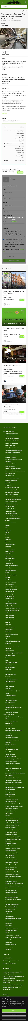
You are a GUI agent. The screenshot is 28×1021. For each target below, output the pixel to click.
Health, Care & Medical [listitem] (9, 714)
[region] (14, 1008)
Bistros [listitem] (7, 532)
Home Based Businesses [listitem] (11, 834)
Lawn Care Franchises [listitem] (10, 857)
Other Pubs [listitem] (8, 643)
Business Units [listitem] (8, 911)
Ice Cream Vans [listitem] (9, 612)
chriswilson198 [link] (10, 380)
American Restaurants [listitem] (10, 523)
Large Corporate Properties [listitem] (11, 928)
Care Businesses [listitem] (9, 725)
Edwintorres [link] (9, 341)
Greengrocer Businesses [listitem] (11, 601)
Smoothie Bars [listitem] (8, 672)
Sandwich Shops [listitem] (9, 664)
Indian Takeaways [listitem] (9, 617)
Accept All (14, 1010)
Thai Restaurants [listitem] (9, 698)
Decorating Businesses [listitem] (10, 463)
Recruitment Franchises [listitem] (10, 890)
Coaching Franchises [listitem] (10, 792)
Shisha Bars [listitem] (8, 669)
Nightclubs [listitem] (7, 636)
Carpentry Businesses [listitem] (10, 445)
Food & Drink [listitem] (7, 520)
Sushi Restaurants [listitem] (9, 686)
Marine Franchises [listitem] (9, 869)
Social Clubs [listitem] (8, 676)
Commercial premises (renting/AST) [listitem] (13, 918)
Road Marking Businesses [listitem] (11, 501)
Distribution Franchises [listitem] (10, 801)
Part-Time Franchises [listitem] (10, 879)
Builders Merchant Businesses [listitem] (12, 438)
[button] (24, 11)
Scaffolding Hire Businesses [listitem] (11, 508)
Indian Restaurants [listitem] (9, 615)
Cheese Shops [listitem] (8, 553)
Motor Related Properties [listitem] (11, 930)
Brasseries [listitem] (7, 534)
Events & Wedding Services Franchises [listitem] (14, 806)
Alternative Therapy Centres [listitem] (11, 721)
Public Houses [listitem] (8, 657)
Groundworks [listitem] (8, 485)
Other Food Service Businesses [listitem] (12, 641)
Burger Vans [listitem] (8, 539)
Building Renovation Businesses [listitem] (12, 440)
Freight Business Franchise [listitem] (11, 820)
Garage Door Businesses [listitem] (11, 480)
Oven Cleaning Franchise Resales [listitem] (13, 876)
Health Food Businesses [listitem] (11, 603)
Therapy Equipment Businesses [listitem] (12, 763)
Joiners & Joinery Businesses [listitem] (12, 492)
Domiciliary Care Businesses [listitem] (11, 737)
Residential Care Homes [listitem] (11, 761)
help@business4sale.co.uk (10, 963)
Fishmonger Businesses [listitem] (10, 586)
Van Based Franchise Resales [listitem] (12, 904)
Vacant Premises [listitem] (9, 947)
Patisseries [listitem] (8, 648)
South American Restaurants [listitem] (12, 679)
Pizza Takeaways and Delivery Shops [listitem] (13, 653)
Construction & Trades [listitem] (9, 431)
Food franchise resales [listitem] (10, 811)
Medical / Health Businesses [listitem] (11, 749)
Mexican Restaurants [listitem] (10, 627)
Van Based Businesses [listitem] (10, 902)
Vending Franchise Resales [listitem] (11, 906)
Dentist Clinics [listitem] (8, 735)
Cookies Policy (6, 996)
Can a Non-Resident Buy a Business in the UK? (13, 985)
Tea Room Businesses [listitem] (10, 695)
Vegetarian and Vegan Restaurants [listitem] (13, 707)
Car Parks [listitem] (7, 913)
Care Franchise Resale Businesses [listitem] (13, 780)
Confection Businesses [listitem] (10, 570)
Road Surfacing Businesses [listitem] (11, 504)
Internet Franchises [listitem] (9, 855)
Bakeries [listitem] (7, 525)
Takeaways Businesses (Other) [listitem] (12, 690)
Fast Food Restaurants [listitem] (10, 582)
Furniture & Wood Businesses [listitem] (12, 478)
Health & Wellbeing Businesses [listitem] (12, 740)
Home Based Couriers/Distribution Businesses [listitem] (13, 840)
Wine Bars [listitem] (7, 709)
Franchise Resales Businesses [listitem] (12, 818)
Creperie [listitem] (7, 572)
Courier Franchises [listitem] (9, 796)
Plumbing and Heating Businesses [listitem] (13, 499)
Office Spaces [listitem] (8, 932)
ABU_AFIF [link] (9, 304)
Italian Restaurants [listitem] (9, 620)
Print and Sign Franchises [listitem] (11, 881)
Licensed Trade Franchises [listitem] (11, 864)
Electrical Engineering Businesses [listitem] (13, 468)
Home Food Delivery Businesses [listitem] (12, 608)
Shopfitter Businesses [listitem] (10, 511)
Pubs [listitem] (6, 660)
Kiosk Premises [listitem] (8, 925)
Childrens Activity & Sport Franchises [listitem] (13, 782)
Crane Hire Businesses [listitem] (10, 457)
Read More (4, 113)
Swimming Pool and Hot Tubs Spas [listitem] (13, 899)
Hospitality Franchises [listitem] (10, 850)
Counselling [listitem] (8, 732)
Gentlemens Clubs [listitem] (9, 596)
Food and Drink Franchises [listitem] (11, 808)
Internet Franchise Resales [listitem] (11, 853)
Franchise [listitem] (7, 815)
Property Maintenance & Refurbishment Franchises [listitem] (14, 886)
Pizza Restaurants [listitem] (9, 650)
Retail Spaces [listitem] (8, 942)
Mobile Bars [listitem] (8, 631)
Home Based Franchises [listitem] (11, 843)
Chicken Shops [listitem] (8, 556)
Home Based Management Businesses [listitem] (14, 845)
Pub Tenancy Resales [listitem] (10, 655)
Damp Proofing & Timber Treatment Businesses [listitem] (13, 460)
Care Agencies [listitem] (8, 723)
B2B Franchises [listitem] (9, 775)
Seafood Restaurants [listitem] (10, 667)
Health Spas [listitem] (8, 742)
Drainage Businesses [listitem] (10, 466)
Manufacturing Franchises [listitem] (11, 867)
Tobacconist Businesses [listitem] (11, 700)
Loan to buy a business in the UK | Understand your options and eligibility (13, 977)
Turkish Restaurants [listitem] (10, 702)
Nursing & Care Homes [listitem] (10, 751)
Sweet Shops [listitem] (8, 688)
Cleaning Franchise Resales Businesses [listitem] (14, 787)
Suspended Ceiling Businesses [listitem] (12, 515)
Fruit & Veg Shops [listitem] (9, 594)
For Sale (2, 23)
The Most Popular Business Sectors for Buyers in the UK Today (13, 981)
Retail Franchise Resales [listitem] (11, 892)
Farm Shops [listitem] (8, 579)
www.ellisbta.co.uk (19, 160)
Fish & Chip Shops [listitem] (9, 584)
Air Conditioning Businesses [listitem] (11, 433)
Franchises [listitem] (6, 766)
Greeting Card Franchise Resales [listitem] (12, 829)
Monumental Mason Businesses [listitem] (12, 497)
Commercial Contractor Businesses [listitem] (13, 450)
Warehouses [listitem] (8, 949)
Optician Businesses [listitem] (10, 754)
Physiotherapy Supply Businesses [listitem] (13, 758)
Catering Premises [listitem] (9, 551)
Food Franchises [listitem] (9, 813)
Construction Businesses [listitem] (11, 455)
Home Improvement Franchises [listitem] (12, 848)
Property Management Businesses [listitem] (13, 937)
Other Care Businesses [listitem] (10, 756)
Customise (14, 1014)
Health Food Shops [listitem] (9, 605)
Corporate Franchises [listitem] (10, 794)
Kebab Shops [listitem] (8, 624)
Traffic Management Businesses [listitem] (12, 518)
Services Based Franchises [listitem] (11, 897)
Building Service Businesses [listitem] (11, 443)
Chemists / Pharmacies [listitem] (10, 728)
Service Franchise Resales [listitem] (11, 895)
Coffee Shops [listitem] (8, 568)
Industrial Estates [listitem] (9, 921)
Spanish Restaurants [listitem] (10, 681)
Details (22, 299)
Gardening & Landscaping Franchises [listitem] (13, 822)
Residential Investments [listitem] (11, 939)
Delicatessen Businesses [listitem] (11, 575)
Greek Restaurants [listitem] (9, 598)
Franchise (22, 347)
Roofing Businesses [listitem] (9, 506)
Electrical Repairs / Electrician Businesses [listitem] (15, 471)
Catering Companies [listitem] (10, 549)
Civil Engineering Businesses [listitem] (12, 447)
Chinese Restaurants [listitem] (10, 558)
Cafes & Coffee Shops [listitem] (10, 544)
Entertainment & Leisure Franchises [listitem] (13, 803)
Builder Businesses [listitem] (9, 436)
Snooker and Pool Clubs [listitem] (10, 674)
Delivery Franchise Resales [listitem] (11, 799)
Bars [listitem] (6, 527)
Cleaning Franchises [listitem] (10, 789)
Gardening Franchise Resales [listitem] (12, 825)
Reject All (14, 1017)
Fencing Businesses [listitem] (10, 473)
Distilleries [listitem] (7, 577)
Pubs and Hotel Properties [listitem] (11, 662)
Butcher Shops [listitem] (8, 541)
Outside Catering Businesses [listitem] (12, 646)
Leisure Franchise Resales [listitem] (11, 860)
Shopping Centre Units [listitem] (10, 944)
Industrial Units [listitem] (8, 923)
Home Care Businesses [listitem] (10, 744)
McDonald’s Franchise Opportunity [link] (12, 365)
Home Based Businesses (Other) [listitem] (12, 837)
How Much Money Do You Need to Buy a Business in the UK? (12, 988)
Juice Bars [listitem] (7, 622)
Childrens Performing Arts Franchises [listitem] (14, 785)
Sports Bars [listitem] (8, 683)
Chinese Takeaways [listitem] (10, 560)
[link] (14, 280)
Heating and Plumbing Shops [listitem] (12, 489)
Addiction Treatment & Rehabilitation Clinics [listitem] (14, 717)
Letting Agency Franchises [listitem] (11, 862)
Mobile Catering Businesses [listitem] (11, 634)
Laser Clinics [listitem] (8, 747)
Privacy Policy (6, 994)
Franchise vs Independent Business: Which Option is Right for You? (12, 973)
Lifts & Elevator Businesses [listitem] (11, 494)
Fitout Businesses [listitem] (9, 475)
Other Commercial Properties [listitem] (12, 935)
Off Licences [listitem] (8, 638)
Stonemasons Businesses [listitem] (11, 513)
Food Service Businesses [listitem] (11, 589)
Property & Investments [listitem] (9, 909)
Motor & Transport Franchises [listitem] (12, 874)
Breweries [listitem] (7, 537)
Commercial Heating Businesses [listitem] (12, 452)
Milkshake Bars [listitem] (8, 629)
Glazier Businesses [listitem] (9, 482)
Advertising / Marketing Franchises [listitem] (13, 768)
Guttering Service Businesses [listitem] (12, 487)
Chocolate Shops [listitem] (9, 563)
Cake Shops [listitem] (8, 546)
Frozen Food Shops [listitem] (9, 591)
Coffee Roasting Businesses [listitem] (11, 565)
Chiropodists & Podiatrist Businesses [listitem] (13, 730)
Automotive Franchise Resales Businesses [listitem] (15, 773)
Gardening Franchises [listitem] (10, 827)
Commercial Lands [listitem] (9, 916)
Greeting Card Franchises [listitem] (11, 832)
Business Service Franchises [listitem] (11, 777)
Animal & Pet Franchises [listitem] (11, 770)
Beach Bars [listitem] (8, 530)
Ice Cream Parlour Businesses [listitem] (12, 610)
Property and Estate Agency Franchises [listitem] (14, 883)
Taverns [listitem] (7, 693)
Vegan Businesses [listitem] (9, 705)
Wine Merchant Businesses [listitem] (11, 712)
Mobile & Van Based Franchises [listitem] (12, 871)
